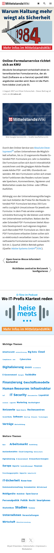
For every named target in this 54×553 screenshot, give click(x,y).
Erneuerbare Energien (38, 459)
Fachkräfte (30, 374)
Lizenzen (5, 403)
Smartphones (43, 500)
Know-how (26, 480)
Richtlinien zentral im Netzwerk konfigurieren (30, 270)
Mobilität (21, 494)
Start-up (27, 417)
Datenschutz (38, 452)
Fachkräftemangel (26, 466)
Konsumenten (32, 395)
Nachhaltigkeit (34, 403)
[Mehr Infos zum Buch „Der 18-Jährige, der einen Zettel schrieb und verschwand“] (27, 29)
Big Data (32, 352)
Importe (23, 473)
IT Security (18, 394)
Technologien (43, 417)
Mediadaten (27, 549)
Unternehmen (12, 515)
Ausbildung (33, 445)
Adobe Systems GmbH (23, 248)
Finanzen (38, 466)
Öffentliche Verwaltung (23, 522)
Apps (4, 445)
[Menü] (50, 3)
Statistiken (8, 507)
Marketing (22, 402)
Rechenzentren (36, 409)
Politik (24, 500)
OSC (40, 248)
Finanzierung (12, 382)
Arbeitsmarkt (19, 444)
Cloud (41, 352)
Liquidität (44, 395)
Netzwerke (9, 409)
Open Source (21, 410)
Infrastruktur (41, 388)
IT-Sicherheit (11, 480)
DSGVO (28, 367)
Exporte (15, 466)
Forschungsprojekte (10, 473)
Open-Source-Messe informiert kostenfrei (23, 260)
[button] (44, 3)
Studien (21, 507)
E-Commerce (37, 368)
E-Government (10, 374)
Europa (7, 466)
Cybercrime (25, 359)
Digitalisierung (13, 367)
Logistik (13, 403)
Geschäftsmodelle (36, 382)
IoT (4, 395)
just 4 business (15, 546)
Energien (21, 375)
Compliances (7, 360)
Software (18, 416)
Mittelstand (42, 487)
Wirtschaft (9, 522)
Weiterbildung (20, 424)
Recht (32, 500)
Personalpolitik (11, 500)
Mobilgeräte (9, 493)
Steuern (34, 417)
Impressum (41, 546)
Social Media (7, 417)
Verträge (8, 424)
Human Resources (16, 388)
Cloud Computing (26, 452)
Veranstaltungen (30, 515)
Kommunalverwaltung (13, 487)
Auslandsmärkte (10, 451)
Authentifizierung (21, 352)
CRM (14, 360)
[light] (38, 3)
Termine (31, 508)
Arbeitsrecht (9, 352)
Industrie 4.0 (32, 473)
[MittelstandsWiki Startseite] (14, 3)
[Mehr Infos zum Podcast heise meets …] (27, 312)
